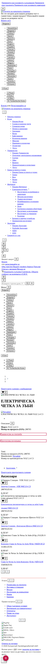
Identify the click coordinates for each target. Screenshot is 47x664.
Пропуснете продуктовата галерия (16, 472)
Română (11, 73)
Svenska (11, 81)
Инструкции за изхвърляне (18, 592)
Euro (10, 96)
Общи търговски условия (17, 606)
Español (11, 47)
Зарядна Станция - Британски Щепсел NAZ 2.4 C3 (22, 525)
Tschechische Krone (16, 101)
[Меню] (4, 243)
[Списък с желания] (3, 253)
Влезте (4, 106)
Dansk (10, 36)
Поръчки (36, 267)
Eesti (9, 41)
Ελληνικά (11, 84)
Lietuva (10, 60)
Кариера (10, 597)
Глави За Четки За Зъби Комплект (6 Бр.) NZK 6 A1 (22, 561)
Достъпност (11, 616)
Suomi (10, 79)
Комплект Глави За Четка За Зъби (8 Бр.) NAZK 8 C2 (23, 543)
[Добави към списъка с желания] (4, 392)
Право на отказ (13, 613)
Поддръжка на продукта (16, 585)
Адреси (30, 267)
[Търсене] (5, 250)
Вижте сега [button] (6, 20)
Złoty (10, 98)
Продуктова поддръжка (11, 441)
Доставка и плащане (15, 587)
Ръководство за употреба (11, 434)
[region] (23, 393)
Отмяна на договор (10, 644)
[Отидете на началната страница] (15, 11)
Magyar (10, 63)
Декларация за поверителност (19, 608)
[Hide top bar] (3, 8)
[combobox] (13, 283)
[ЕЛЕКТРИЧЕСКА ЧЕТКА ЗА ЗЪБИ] (18, 395)
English (10, 44)
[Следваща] (4, 239)
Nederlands (12, 65)
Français (11, 49)
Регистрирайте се (18, 106)
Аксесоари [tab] (11, 468)
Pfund (10, 93)
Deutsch (11, 39)
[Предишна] (4, 112)
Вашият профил (20, 267)
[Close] (4, 280)
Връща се (21, 269)
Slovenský (11, 76)
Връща (9, 590)
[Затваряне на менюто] (16, 259)
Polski (10, 68)
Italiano (10, 55)
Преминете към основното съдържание (18, 3)
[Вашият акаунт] (4, 255)
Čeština (10, 33)
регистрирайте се (12, 264)
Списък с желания (9, 269)
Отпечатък (11, 611)
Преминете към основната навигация (29, 5)
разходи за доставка (30, 649)
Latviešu (11, 57)
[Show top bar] (4, 277)
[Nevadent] (23, 412)
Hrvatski (11, 52)
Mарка (9, 594)
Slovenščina (12, 28)
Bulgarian (11, 31)
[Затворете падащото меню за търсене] (32, 283)
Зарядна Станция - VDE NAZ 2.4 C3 (16, 486)
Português (11, 71)
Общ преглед (7, 267)
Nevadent (16, 456)
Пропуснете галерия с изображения (16, 389)
